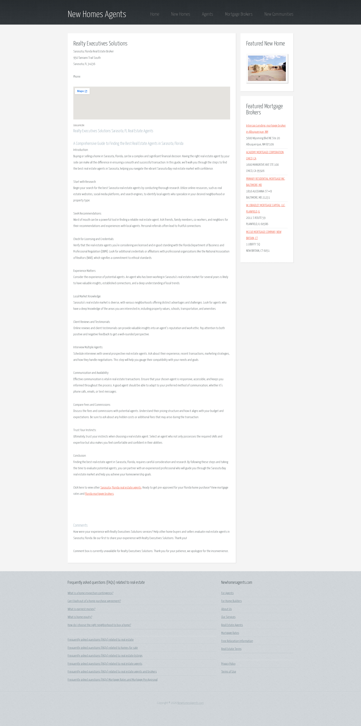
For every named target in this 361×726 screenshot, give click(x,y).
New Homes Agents (97, 14)
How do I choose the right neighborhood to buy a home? (99, 625)
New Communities (278, 14)
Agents (207, 14)
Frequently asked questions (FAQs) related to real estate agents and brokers (112, 671)
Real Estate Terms (231, 649)
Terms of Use (228, 671)
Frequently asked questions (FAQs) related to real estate (101, 639)
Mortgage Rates (230, 633)
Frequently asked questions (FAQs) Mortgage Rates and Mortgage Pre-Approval (113, 679)
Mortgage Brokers (239, 14)
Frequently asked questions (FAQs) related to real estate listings (105, 655)
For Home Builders (231, 601)
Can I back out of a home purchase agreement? (94, 601)
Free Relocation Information (237, 641)
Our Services (228, 617)
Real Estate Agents (232, 625)
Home (154, 14)
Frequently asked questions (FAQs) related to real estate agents (105, 664)
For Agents (227, 593)
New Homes (180, 14)
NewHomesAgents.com (190, 703)
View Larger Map (78, 125)
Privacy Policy (228, 664)
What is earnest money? (81, 609)
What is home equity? (80, 617)
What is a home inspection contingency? (90, 593)
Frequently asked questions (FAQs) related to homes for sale (103, 648)
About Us (226, 609)
